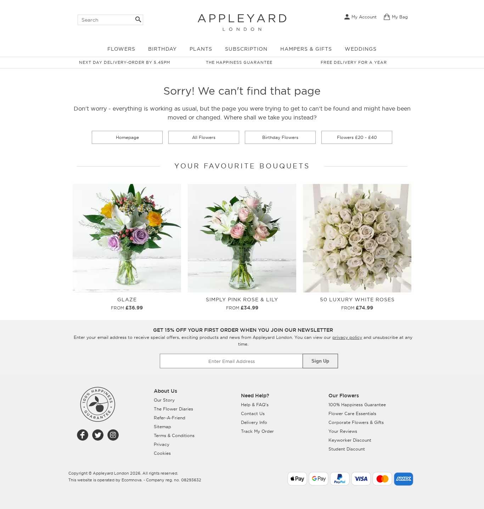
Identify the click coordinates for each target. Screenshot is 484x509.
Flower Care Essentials (352, 413)
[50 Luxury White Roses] (357, 187)
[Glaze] (127, 187)
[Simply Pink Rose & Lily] (242, 187)
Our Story (164, 400)
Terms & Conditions (174, 435)
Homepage (127, 137)
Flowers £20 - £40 (357, 137)
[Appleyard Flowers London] (242, 20)
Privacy (161, 444)
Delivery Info (254, 422)
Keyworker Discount (349, 440)
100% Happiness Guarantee (357, 404)
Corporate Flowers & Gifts (356, 422)
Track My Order (257, 431)
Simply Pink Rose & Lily (242, 299)
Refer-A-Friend (169, 417)
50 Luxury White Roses (357, 299)
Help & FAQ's (255, 404)
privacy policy (347, 337)
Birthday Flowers (280, 137)
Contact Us (253, 413)
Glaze (127, 299)
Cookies (162, 453)
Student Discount (346, 449)
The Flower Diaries (173, 409)
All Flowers (203, 137)
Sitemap (162, 426)
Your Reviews (342, 431)
